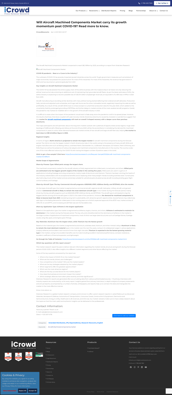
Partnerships (141, 11)
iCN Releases (50, 378)
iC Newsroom (50, 355)
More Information (9, 391)
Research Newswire (89, 323)
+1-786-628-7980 (146, 3)
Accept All (32, 391)
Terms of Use (100, 391)
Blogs (131, 11)
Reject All (22, 391)
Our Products (81, 11)
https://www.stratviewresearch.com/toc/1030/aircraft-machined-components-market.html (94, 239)
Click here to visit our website (124, 316)
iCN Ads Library (51, 382)
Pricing (122, 11)
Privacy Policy (90, 391)
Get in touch (133, 357)
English (100, 323)
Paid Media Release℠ (94, 348)
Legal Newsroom (51, 358)
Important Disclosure (112, 391)
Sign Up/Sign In (163, 3)
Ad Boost (90, 351)
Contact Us (164, 11)
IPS (67, 323)
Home (48, 348)
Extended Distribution (57, 323)
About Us (152, 11)
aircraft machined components (59, 119)
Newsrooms (93, 11)
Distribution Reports (108, 11)
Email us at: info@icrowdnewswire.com (140, 360)
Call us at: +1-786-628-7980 (137, 363)
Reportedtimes (75, 323)
